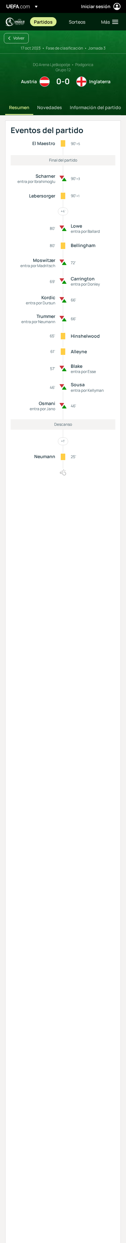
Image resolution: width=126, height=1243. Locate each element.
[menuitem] (46, 22)
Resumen (19, 107)
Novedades (49, 107)
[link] (43, 22)
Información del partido (95, 107)
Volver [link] (19, 38)
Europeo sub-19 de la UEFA (15, 21)
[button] (108, 22)
